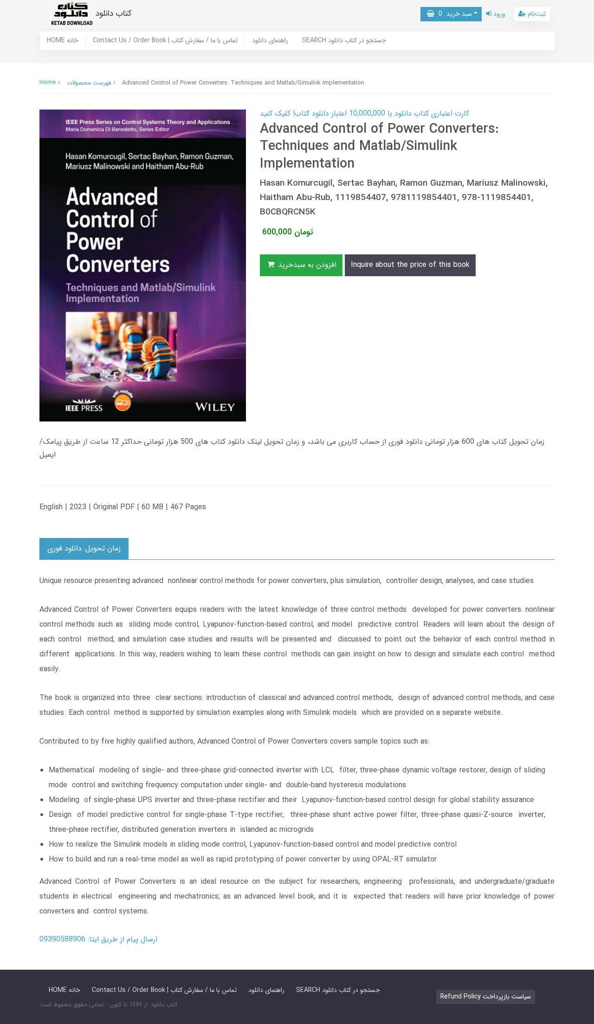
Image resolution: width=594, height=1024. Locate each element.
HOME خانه (62, 40)
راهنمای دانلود (270, 40)
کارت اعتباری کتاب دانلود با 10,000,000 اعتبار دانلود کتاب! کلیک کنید (364, 113)
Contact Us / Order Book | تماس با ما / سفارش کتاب (165, 40)
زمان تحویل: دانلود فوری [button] (84, 548)
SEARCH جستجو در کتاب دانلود (344, 40)
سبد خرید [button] (453, 14)
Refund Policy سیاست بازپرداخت (485, 997)
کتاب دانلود (114, 13)
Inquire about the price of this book (410, 265)
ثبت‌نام (536, 14)
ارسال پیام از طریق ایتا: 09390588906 (98, 939)
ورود (498, 14)
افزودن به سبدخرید (306, 265)
